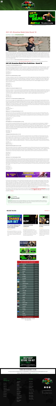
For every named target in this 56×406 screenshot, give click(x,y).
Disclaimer (31, 385)
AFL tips (12, 190)
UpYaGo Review (18, 389)
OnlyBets (24, 281)
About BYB (31, 381)
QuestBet (24, 306)
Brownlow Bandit (20, 35)
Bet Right (24, 276)
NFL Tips (5, 394)
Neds (23, 273)
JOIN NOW (36, 264)
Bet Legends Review (19, 401)
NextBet (24, 297)
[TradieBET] (28, 247)
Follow (46, 197)
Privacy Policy (31, 389)
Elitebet (24, 313)
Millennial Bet (25, 302)
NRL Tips (5, 385)
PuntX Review (19, 395)
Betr (23, 311)
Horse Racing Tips (7, 389)
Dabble (24, 266)
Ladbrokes (24, 264)
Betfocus (24, 280)
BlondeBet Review (18, 393)
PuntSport (24, 285)
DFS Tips (5, 393)
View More (47, 210)
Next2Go (24, 308)
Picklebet (24, 274)
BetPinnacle (25, 304)
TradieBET (24, 267)
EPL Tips (5, 396)
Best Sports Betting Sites (31, 393)
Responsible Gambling (31, 387)
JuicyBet (24, 301)
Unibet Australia (25, 283)
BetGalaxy (24, 315)
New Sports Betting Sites (31, 396)
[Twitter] (47, 387)
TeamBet (24, 292)
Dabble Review (18, 385)
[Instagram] (49, 387)
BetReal (24, 271)
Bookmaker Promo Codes (31, 398)
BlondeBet (24, 278)
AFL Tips (5, 383)
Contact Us (31, 383)
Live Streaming (31, 391)
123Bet (24, 299)
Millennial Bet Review (19, 398)
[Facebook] (45, 387)
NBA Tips (5, 388)
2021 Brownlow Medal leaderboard (25, 61)
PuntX (24, 288)
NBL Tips (5, 386)
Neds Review (19, 387)
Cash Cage (24, 290)
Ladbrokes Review (19, 382)
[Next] (47, 222)
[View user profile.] (9, 198)
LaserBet (24, 309)
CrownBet (24, 294)
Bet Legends (25, 287)
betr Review (19, 391)
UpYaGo (24, 295)
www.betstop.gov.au (35, 373)
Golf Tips (5, 391)
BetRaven (24, 269)
